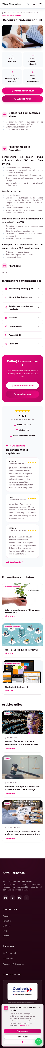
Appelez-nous (24, 98)
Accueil (6, 916)
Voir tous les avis (13, 562)
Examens (6, 926)
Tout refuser (22, 1037)
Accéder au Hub (9, 953)
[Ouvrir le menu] (40, 4)
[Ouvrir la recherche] (28, 4)
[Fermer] (39, 1007)
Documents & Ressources (13, 964)
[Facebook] (26, 897)
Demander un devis (24, 90)
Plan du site (8, 958)
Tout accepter (22, 1031)
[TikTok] (12, 897)
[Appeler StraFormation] (34, 4)
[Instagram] (5, 897)
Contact (6, 936)
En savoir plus (24, 1026)
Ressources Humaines (28, 13)
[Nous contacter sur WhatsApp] (38, 1041)
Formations (15, 13)
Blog (5, 931)
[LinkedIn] (19, 897)
